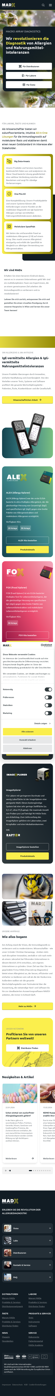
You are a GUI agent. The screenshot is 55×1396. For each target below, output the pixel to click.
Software (33, 1325)
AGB (26, 1384)
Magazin (6, 1337)
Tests (31, 1317)
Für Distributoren (31, 66)
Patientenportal (36, 1341)
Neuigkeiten (7, 1341)
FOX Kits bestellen (27, 635)
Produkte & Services (11, 1302)
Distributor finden (29, 1048)
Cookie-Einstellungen (37, 1384)
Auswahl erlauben (27, 740)
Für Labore (31, 75)
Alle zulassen (27, 732)
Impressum (6, 1384)
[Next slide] (10, 1170)
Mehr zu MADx (25, 1006)
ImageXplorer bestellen (27, 846)
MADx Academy (36, 1345)
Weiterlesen (11, 1158)
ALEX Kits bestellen (27, 540)
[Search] (43, 5)
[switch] (48, 697)
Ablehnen (27, 748)
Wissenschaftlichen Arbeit (25, 399)
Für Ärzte (30, 84)
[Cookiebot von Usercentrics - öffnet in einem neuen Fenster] (41, 645)
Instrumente (34, 1321)
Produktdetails (27, 549)
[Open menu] (50, 5)
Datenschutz (17, 1384)
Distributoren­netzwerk (12, 1306)
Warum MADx (8, 1298)
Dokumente (34, 1337)
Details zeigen (40, 723)
